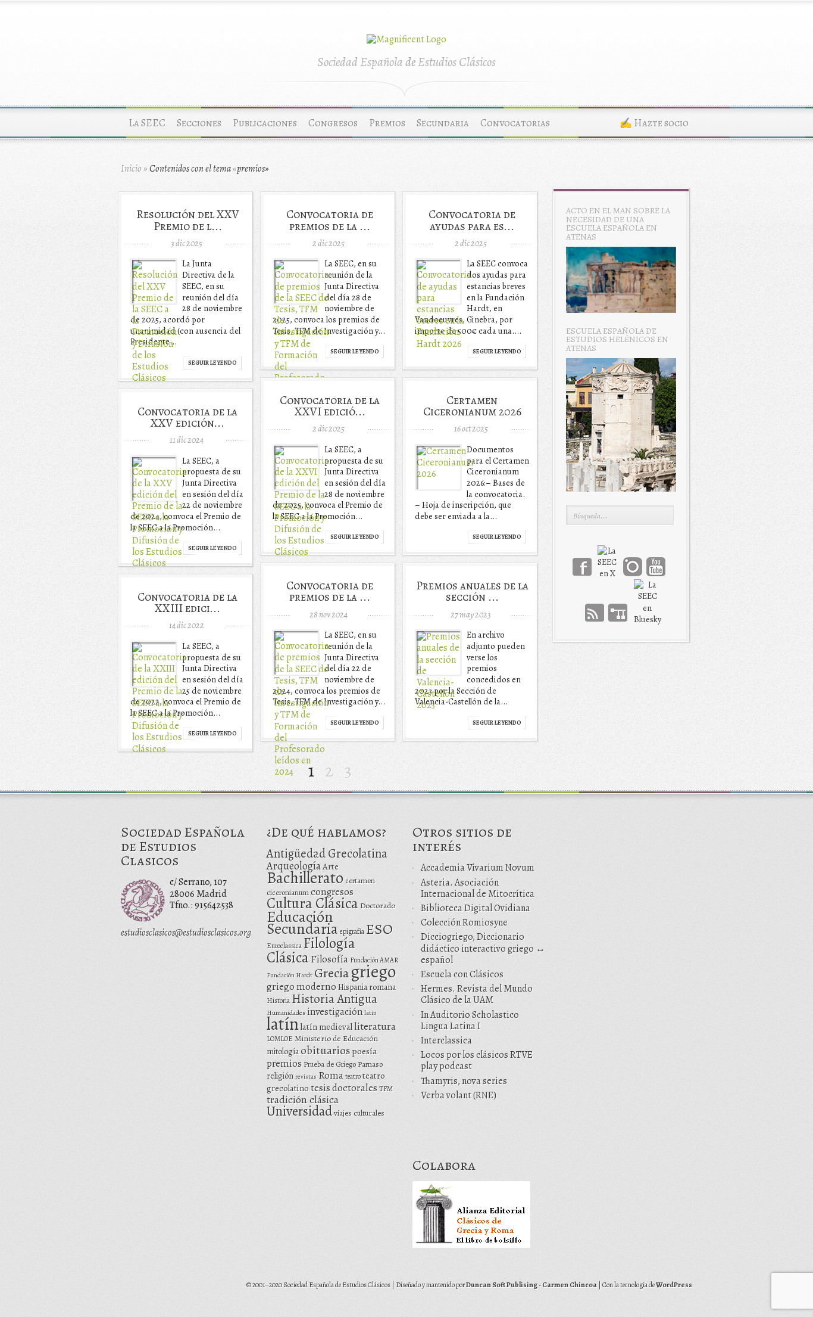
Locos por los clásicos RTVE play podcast (477, 1060)
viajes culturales (359, 1113)
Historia (278, 1000)
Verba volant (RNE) (458, 1095)
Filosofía (329, 959)
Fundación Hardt (289, 975)
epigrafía (352, 931)
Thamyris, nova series (464, 1081)
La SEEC (147, 123)
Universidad (299, 1111)
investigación (334, 1011)
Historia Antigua (334, 998)
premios (284, 1063)
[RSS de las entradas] (594, 612)
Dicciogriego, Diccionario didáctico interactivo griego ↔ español (483, 948)
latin (370, 1012)
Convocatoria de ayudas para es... (472, 220)
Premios (387, 123)
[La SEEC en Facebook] (582, 566)
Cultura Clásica (312, 903)
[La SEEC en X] (607, 554)
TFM (386, 1088)
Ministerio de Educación (336, 1038)
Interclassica (446, 1040)
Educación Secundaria (302, 922)
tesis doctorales (344, 1087)
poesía (364, 1051)
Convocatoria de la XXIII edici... (187, 602)
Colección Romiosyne (464, 922)
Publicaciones (265, 123)
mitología (283, 1051)
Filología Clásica (311, 950)
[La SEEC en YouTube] (655, 566)
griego (373, 971)
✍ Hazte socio (654, 123)
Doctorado (377, 905)
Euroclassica (284, 946)
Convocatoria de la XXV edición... (187, 417)
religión (280, 1076)
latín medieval (326, 1027)
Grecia (331, 973)
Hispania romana (367, 987)
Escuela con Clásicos (462, 974)
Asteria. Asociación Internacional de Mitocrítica (477, 888)
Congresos (333, 123)
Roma (330, 1075)
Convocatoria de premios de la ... (329, 220)
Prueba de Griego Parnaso (343, 1064)
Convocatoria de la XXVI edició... (330, 406)
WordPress (674, 1285)
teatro (353, 1076)
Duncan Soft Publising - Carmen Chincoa (531, 1285)
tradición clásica (303, 1099)
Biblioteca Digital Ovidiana (475, 908)
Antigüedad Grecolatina (327, 853)
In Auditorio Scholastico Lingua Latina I (470, 1020)
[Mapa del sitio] (617, 612)
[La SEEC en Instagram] (632, 566)
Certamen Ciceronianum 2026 (472, 406)
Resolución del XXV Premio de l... (187, 220)
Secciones (199, 123)
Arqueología (294, 865)
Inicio (131, 168)
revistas (306, 1076)
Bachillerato (305, 878)
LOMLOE (280, 1038)
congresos (332, 892)
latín (283, 1024)
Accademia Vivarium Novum (477, 867)
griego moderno (301, 986)
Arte (331, 866)
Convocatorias (515, 123)
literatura (375, 1026)
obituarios (325, 1050)
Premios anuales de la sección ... (472, 591)
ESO (379, 929)
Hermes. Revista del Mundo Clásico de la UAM (477, 994)
